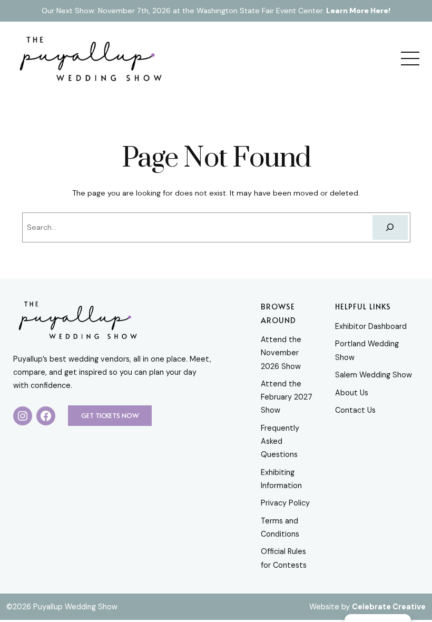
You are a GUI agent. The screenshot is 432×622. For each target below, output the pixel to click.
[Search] (389, 227)
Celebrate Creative (389, 606)
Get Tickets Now (110, 415)
